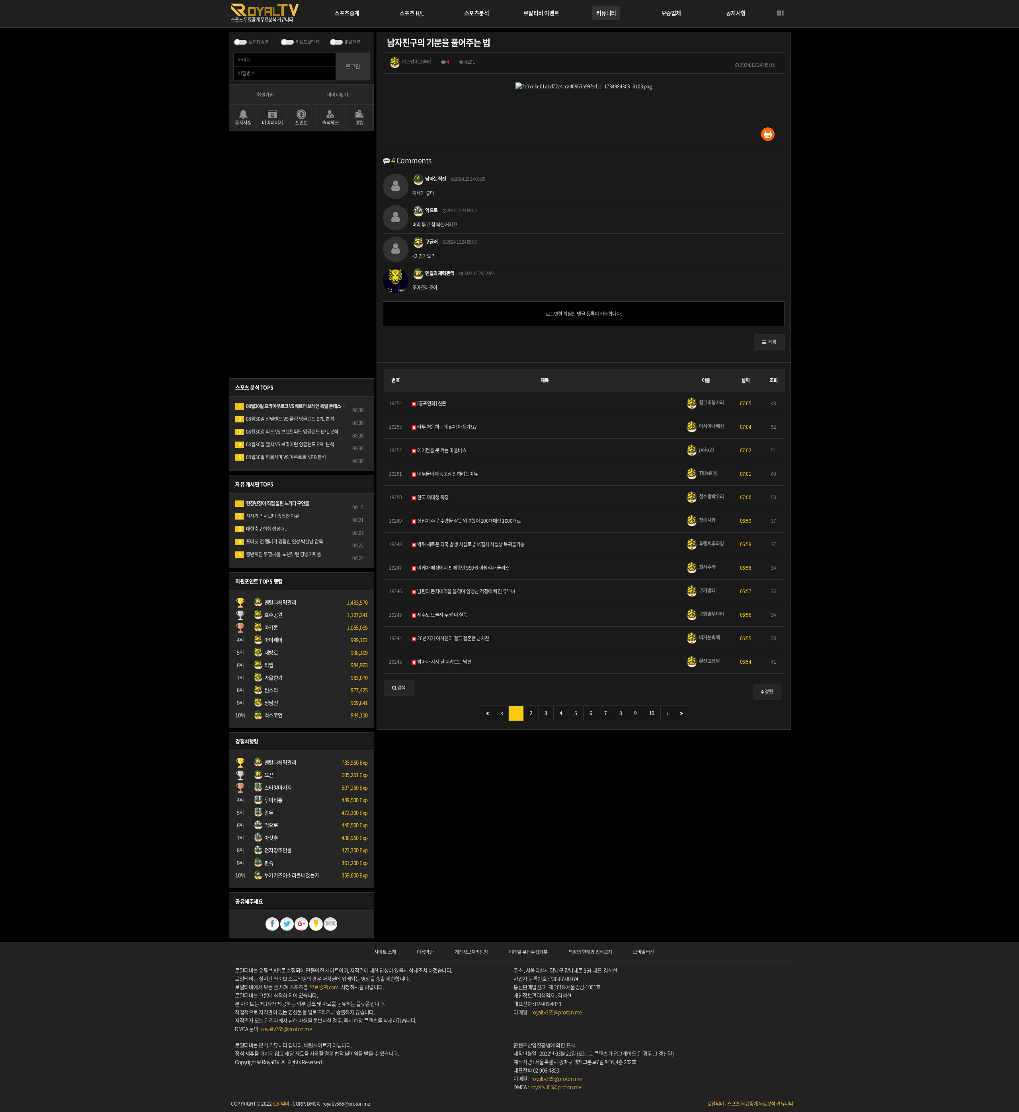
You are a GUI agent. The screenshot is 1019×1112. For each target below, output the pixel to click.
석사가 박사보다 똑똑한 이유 (269, 516)
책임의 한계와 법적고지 (590, 952)
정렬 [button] (768, 691)
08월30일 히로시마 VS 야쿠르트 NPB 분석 (282, 457)
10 (651, 713)
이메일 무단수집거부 (528, 952)
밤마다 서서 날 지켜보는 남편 (444, 661)
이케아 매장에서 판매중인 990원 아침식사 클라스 (463, 567)
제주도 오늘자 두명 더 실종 (441, 614)
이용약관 (425, 952)
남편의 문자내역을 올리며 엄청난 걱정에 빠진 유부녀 (465, 591)
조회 (773, 380)
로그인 (353, 66)
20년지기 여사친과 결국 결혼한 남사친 (452, 638)
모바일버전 (643, 952)
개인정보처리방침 (471, 952)
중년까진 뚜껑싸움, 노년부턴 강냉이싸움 (280, 554)
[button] (769, 342)
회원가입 (265, 94)
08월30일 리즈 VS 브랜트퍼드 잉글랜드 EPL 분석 (288, 431)
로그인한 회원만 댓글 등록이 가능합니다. (584, 313)
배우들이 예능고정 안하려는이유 (447, 473)
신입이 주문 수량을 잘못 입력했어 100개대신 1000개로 (468, 520)
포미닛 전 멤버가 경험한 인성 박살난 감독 (281, 541)
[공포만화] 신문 (431, 403)
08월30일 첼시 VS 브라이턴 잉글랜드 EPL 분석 (286, 444)
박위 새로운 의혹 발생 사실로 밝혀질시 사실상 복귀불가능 (470, 544)
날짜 (746, 380)
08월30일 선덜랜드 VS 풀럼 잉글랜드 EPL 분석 (286, 418)
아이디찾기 (337, 94)
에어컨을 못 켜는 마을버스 (441, 450)
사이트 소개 (385, 952)
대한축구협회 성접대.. (263, 528)
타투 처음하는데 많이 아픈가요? (446, 426)
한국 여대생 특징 (432, 497)
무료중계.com (324, 987)
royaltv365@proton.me (286, 1029)
